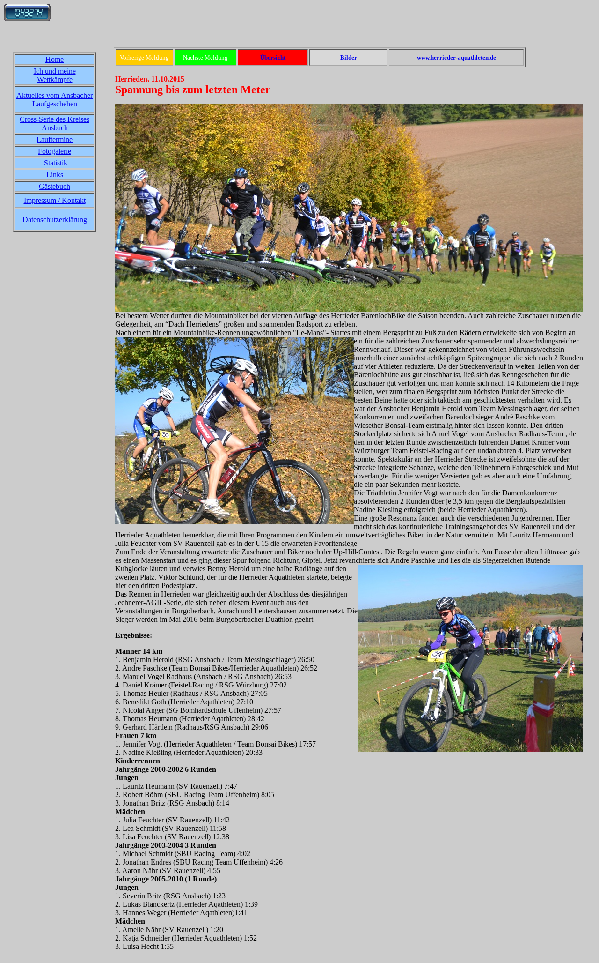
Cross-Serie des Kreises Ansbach (54, 123)
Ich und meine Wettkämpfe (55, 75)
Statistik (55, 163)
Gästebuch (54, 186)
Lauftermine (55, 139)
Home (54, 59)
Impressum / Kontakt (55, 200)
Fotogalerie (54, 151)
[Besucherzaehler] (27, 18)
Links (54, 175)
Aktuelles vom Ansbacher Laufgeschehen (54, 99)
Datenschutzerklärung (54, 220)
